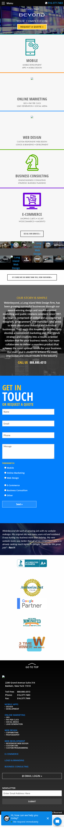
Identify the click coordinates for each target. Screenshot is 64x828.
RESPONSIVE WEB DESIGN (17, 743)
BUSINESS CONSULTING (16, 766)
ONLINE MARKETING (15, 715)
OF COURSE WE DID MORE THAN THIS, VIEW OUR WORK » (32, 277)
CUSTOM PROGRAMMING (17, 748)
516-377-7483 (55, 3)
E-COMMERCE (11, 754)
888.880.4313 (23, 691)
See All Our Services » (32, 233)
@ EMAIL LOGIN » (32, 776)
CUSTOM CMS (12, 746)
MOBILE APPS (11, 704)
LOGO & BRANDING (14, 760)
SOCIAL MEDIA (12, 722)
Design (9, 707)
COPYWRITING (12, 733)
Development (12, 709)
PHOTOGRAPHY (12, 735)
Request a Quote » (32, 26)
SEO (8, 717)
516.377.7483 (23, 695)
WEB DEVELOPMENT (15, 741)
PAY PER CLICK (12, 720)
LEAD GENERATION (14, 724)
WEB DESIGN (11, 730)
